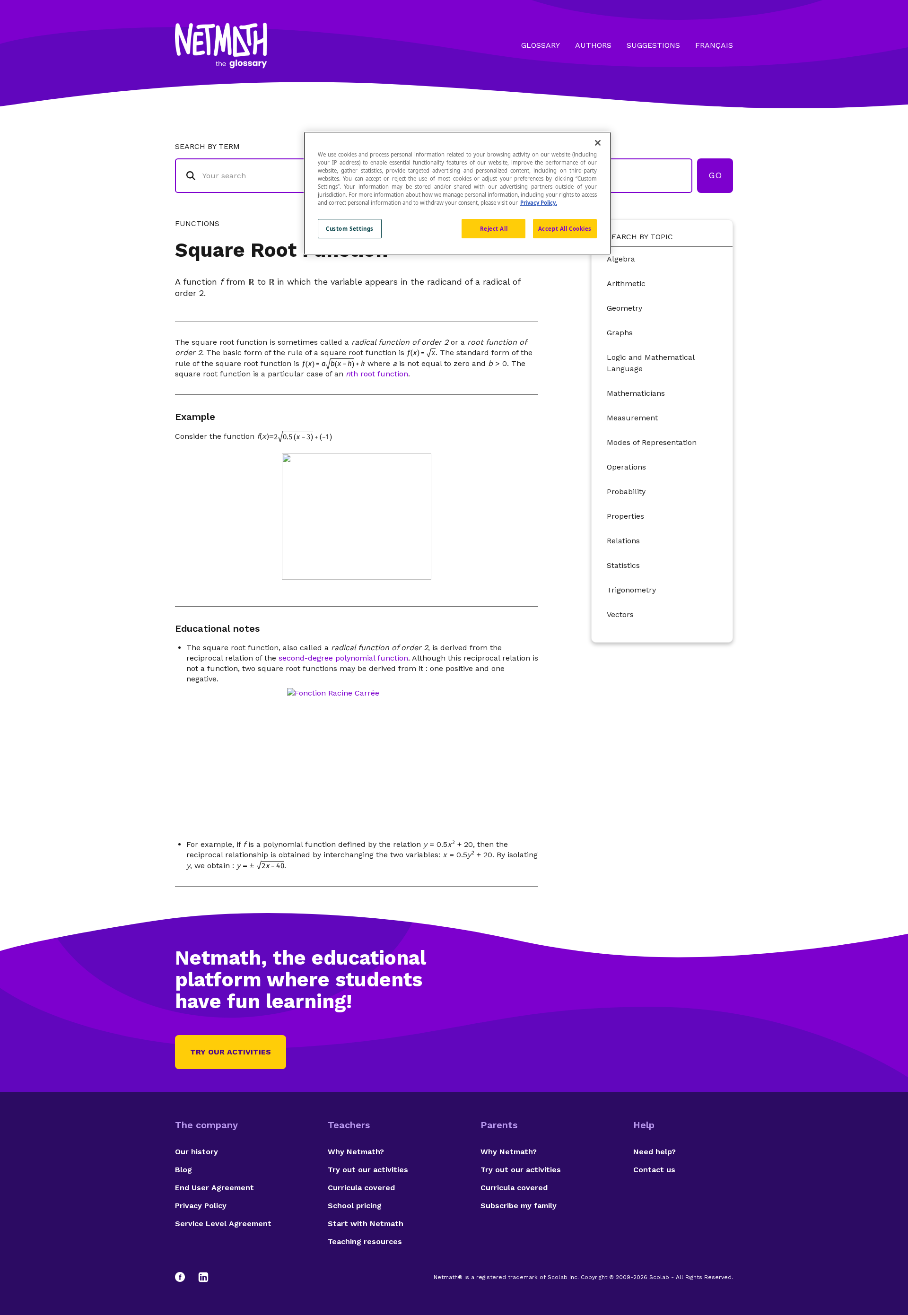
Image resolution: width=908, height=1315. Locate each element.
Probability (626, 491)
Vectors (620, 614)
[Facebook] (184, 1277)
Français (714, 45)
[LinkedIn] (203, 1277)
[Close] (597, 142)
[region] (457, 193)
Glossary (540, 45)
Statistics (623, 565)
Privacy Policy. (538, 202)
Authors (593, 45)
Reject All (494, 228)
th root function (377, 373)
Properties (625, 516)
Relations (623, 540)
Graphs (620, 332)
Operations (626, 466)
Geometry (624, 308)
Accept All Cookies (565, 228)
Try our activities (230, 1051)
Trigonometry (631, 589)
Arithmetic (626, 283)
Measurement (632, 417)
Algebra (621, 258)
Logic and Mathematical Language (650, 363)
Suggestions (653, 45)
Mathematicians (636, 393)
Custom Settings (350, 228)
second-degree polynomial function (343, 657)
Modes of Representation (652, 442)
